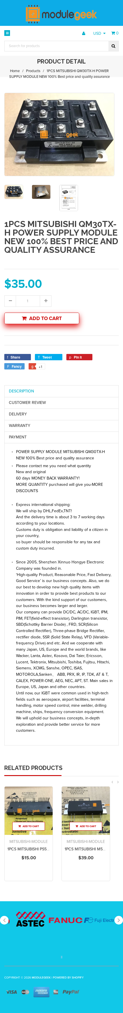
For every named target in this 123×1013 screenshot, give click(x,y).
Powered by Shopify (68, 977)
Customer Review (27, 402)
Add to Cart (45, 318)
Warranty (19, 425)
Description (21, 391)
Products (33, 71)
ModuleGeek (41, 977)
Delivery (18, 414)
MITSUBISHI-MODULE (28, 841)
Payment (18, 437)
